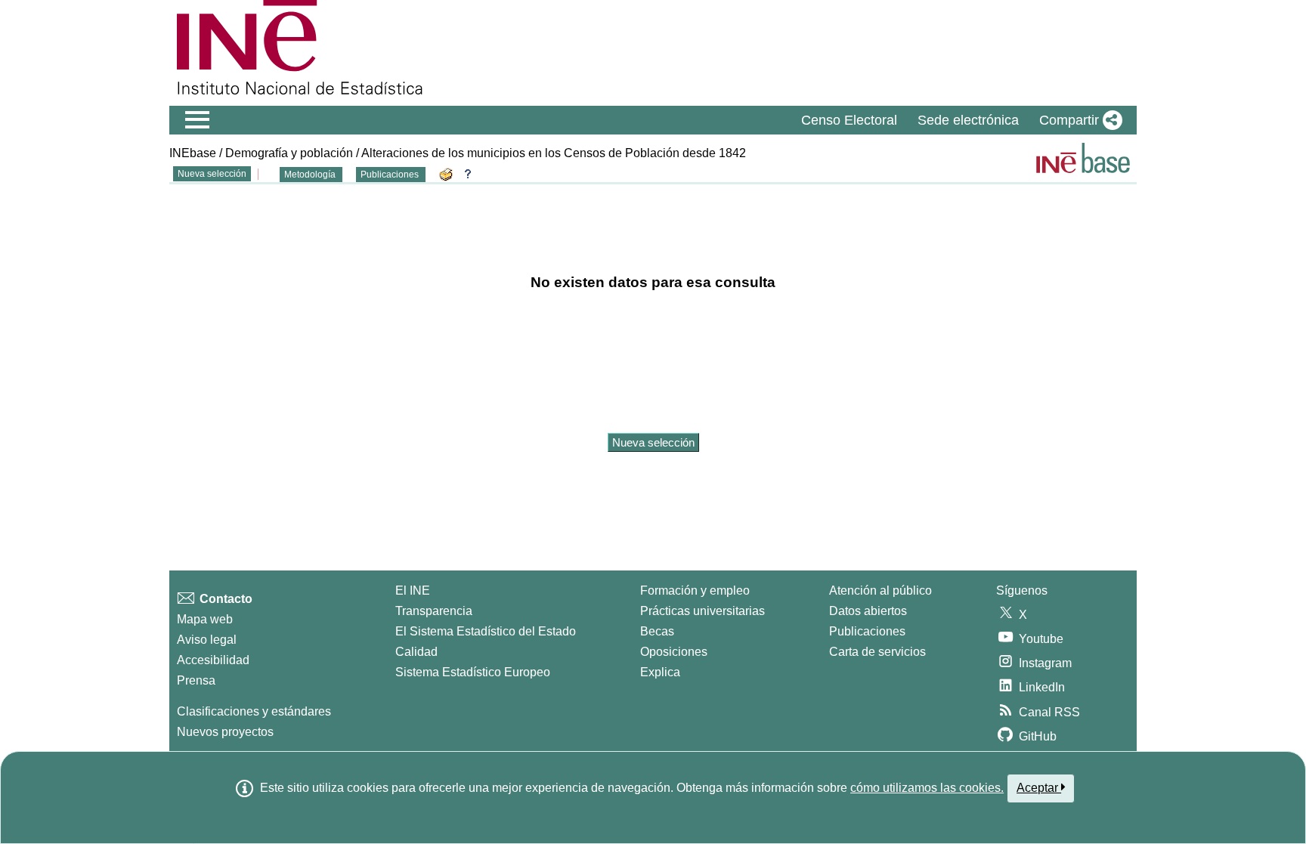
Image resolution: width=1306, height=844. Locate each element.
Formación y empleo (695, 590)
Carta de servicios (877, 651)
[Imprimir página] (448, 173)
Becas (657, 631)
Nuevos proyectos (225, 731)
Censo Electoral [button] (849, 120)
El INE (412, 590)
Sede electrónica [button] (968, 120)
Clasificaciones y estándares (254, 711)
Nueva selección (212, 173)
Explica (660, 672)
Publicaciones (391, 174)
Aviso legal (207, 639)
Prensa (196, 680)
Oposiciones (673, 651)
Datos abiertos (868, 610)
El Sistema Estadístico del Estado (485, 631)
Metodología (311, 174)
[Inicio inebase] (1083, 158)
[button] (1077, 120)
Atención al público (880, 590)
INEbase (192, 153)
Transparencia (433, 610)
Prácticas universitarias (702, 610)
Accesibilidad (213, 660)
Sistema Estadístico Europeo (472, 672)
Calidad (416, 651)
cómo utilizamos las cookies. (927, 787)
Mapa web (205, 619)
